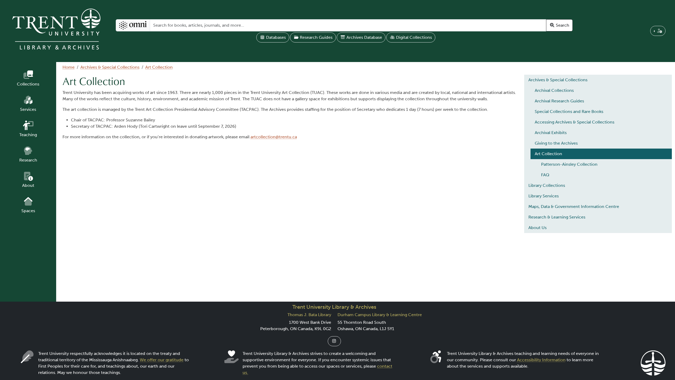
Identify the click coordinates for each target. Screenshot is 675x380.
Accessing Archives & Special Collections (574, 122)
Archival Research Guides (559, 100)
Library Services (543, 195)
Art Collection (159, 67)
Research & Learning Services (556, 217)
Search (562, 25)
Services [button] (28, 109)
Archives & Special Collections (109, 67)
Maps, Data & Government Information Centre (573, 206)
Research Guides (315, 37)
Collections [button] (28, 84)
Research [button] (28, 160)
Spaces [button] (28, 210)
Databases (275, 37)
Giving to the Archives (556, 143)
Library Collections (546, 185)
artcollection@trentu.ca (273, 136)
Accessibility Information (541, 359)
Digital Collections (413, 37)
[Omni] (133, 25)
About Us (537, 227)
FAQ (545, 174)
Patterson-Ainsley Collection (569, 164)
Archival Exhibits (551, 132)
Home (68, 67)
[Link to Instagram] (334, 341)
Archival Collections (554, 90)
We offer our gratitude (162, 359)
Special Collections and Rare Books (569, 111)
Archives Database (363, 37)
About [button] (28, 185)
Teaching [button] (28, 134)
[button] (658, 31)
